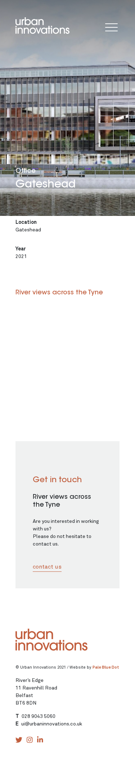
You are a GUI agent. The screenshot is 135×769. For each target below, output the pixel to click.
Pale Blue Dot (106, 667)
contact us (47, 567)
